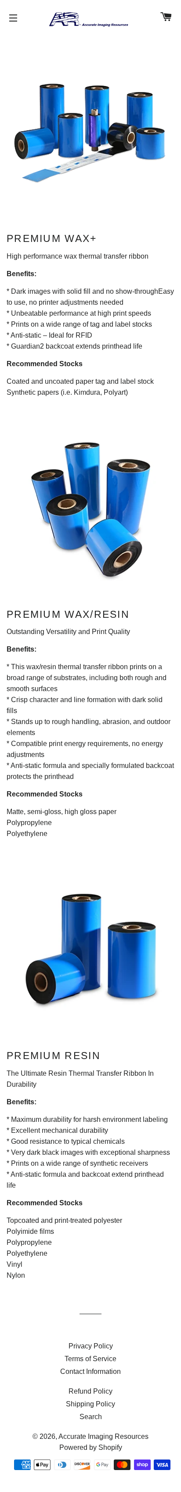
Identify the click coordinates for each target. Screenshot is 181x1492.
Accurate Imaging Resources (103, 1436)
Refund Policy (90, 1391)
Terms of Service (90, 1358)
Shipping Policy (90, 1404)
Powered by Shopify (90, 1447)
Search (91, 1416)
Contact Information (90, 1371)
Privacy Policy (91, 1346)
